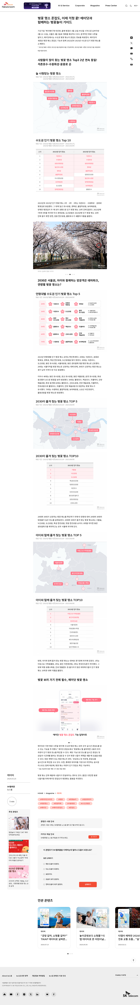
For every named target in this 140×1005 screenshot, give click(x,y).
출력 (131, 64)
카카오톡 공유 (131, 48)
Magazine (95, 6)
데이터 (10, 775)
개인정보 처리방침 (38, 976)
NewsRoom (8, 7)
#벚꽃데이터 (86, 799)
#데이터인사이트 (46, 799)
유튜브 (11, 994)
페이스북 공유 (131, 37)
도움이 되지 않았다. (52, 879)
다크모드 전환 (131, 5)
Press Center (111, 6)
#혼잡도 (72, 807)
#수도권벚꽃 (85, 803)
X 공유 (131, 43)
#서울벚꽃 (71, 803)
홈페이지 (4, 994)
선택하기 (88, 884)
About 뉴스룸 (7, 976)
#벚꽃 (60, 799)
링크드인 (37, 994)
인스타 (24, 994)
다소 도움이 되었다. (52, 869)
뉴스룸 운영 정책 (22, 976)
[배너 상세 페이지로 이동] (37, 5)
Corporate (80, 6)
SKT (8, 5)
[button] (66, 274)
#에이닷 (43, 807)
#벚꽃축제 (57, 803)
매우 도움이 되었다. (52, 864)
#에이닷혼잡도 (57, 807)
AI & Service (63, 6)
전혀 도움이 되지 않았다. (54, 884)
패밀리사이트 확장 (126, 975)
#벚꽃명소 (44, 803)
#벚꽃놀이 (72, 799)
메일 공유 (131, 53)
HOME (40, 793)
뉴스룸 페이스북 (53, 994)
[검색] (126, 5)
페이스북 (17, 994)
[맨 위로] (133, 960)
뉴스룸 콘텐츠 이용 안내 (57, 976)
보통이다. (49, 874)
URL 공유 (131, 59)
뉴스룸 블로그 (47, 994)
